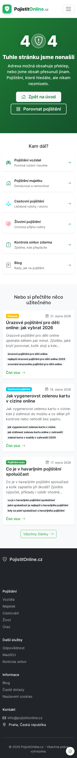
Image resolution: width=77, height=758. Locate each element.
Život (7, 620)
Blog (6, 683)
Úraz (6, 627)
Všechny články (36, 534)
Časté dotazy (13, 689)
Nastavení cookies (17, 696)
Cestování (11, 613)
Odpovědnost (14, 648)
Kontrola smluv (15, 661)
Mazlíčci (9, 655)
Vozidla (9, 599)
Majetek (9, 606)
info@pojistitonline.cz (25, 718)
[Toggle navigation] (68, 9)
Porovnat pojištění (41, 109)
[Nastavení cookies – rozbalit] (70, 751)
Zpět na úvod (41, 96)
